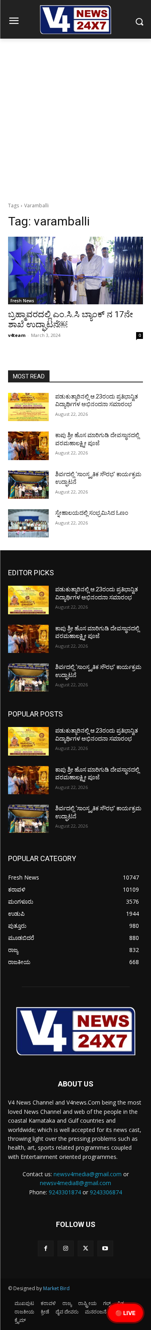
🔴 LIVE (125, 1312)
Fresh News (22, 301)
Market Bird (56, 1288)
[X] (85, 1248)
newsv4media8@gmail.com (75, 1183)
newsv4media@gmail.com (88, 1174)
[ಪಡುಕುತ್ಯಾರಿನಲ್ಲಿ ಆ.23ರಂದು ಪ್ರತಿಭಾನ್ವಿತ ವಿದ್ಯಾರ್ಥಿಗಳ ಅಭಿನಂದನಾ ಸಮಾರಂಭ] (28, 407)
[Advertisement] (75, 118)
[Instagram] (65, 1248)
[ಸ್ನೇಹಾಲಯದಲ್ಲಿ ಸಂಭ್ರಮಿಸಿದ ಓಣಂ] (28, 523)
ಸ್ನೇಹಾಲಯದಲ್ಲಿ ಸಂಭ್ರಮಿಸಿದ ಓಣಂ (91, 513)
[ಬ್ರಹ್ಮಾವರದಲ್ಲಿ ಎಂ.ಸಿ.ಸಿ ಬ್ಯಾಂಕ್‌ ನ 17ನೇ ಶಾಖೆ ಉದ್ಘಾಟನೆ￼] (75, 270)
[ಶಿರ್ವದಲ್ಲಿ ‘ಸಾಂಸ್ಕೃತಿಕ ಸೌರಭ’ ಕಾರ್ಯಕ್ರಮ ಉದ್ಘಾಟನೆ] (28, 485)
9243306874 (106, 1192)
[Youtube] (105, 1248)
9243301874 (65, 1192)
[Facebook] (46, 1248)
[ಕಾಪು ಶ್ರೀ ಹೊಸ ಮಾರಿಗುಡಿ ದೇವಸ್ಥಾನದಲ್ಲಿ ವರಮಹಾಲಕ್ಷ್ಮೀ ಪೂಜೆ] (28, 446)
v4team (16, 335)
